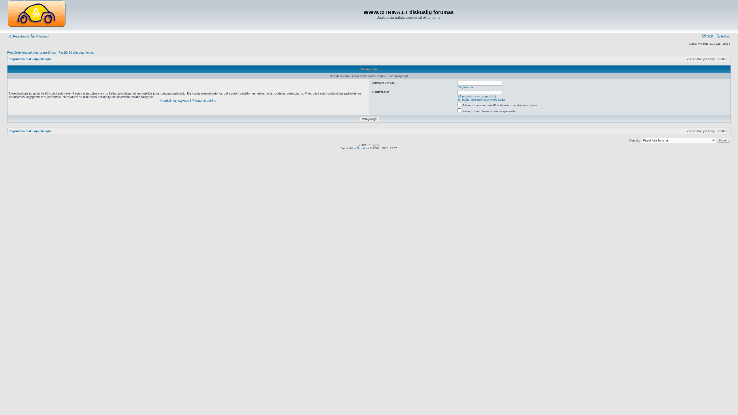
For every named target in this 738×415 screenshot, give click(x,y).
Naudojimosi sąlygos (174, 100)
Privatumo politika (204, 100)
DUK (709, 36)
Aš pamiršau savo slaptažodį (477, 96)
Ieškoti (725, 36)
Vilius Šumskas (359, 148)
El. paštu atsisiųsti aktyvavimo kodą (481, 99)
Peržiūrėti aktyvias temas (76, 52)
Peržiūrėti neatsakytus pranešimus (31, 52)
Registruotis (21, 36)
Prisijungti (42, 36)
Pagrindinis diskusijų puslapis (30, 59)
